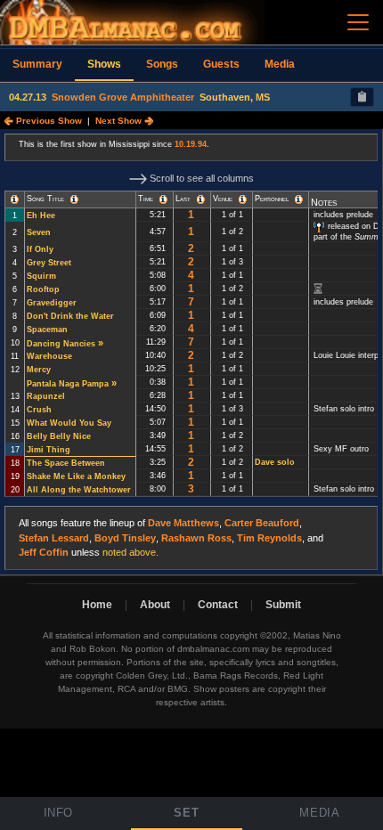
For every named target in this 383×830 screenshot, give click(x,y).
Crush (39, 409)
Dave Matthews (183, 522)
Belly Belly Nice (59, 436)
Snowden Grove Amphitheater (123, 97)
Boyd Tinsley (125, 538)
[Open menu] (358, 22)
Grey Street (49, 262)
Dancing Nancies (61, 343)
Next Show (119, 121)
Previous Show (47, 121)
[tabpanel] (191, 352)
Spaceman (47, 329)
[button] (14, 199)
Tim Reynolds (269, 538)
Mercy (39, 369)
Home (97, 604)
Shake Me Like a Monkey (76, 476)
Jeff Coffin (44, 552)
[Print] (362, 97)
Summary (37, 64)
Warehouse (49, 356)
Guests (221, 64)
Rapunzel (46, 396)
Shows (104, 64)
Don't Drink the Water (70, 316)
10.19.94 (191, 144)
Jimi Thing (48, 449)
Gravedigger (52, 302)
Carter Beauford (261, 522)
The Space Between (66, 463)
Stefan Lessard (54, 538)
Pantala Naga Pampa (68, 383)
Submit (283, 604)
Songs (162, 64)
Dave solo (275, 462)
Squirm (41, 276)
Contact (218, 604)
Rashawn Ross (196, 538)
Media (280, 64)
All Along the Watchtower (79, 489)
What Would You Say (69, 423)
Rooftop (43, 289)
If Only (40, 249)
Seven (39, 232)
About (155, 604)
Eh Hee (41, 215)
